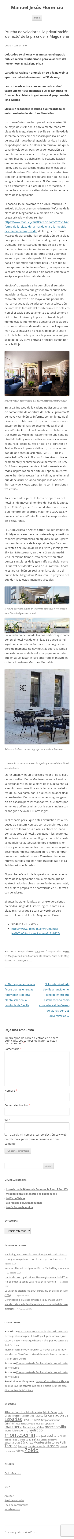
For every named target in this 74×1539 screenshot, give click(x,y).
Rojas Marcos (18, 1439)
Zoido (31, 1450)
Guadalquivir (23, 1423)
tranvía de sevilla (37, 1446)
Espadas (13, 1419)
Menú (37, 17)
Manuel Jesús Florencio (37, 7)
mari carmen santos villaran (20, 1349)
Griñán (10, 1423)
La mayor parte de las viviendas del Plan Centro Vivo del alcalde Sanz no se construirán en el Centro (36, 1354)
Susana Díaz (12, 1442)
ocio (38, 1435)
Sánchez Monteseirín (36, 1442)
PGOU (63, 1435)
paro (56, 1435)
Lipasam (49, 1423)
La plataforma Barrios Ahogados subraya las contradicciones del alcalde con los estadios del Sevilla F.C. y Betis (37, 1386)
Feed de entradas (14, 1500)
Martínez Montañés (39, 956)
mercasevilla (55, 1426)
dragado (16, 1415)
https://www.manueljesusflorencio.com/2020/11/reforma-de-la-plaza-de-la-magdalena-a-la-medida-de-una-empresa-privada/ (37, 226)
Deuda (8, 1415)
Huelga (40, 1423)
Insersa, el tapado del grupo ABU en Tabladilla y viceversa (37, 1268)
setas (36, 1439)
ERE (66, 1415)
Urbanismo (10, 1451)
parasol (47, 1435)
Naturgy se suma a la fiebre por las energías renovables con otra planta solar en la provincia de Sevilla (20, 994)
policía (8, 1439)
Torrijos (11, 1445)
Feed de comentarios (16, 1505)
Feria (37, 1420)
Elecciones (26, 1415)
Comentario (13, 1049)
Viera (20, 1451)
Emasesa (37, 1415)
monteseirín (20, 1434)
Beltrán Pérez (50, 1412)
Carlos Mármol (13, 1473)
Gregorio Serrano (50, 1420)
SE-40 (28, 1439)
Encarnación (54, 1415)
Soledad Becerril (49, 1439)
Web (7, 1120)
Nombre (11, 1090)
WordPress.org (13, 1509)
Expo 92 (28, 1420)
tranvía (22, 1446)
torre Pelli (59, 1442)
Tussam (52, 1445)
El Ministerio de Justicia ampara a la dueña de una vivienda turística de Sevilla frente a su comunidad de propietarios (36, 1304)
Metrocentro (20, 1430)
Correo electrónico (17, 1105)
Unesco (63, 1446)
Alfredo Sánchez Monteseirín (23, 1412)
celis (60, 1412)
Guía (32, 1423)
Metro (8, 1430)
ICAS (37, 951)
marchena (13, 1426)
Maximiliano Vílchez (33, 1427)
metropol (36, 1430)
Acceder (9, 1495)
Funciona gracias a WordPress (20, 1532)
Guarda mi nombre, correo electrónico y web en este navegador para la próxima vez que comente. (36, 1139)
